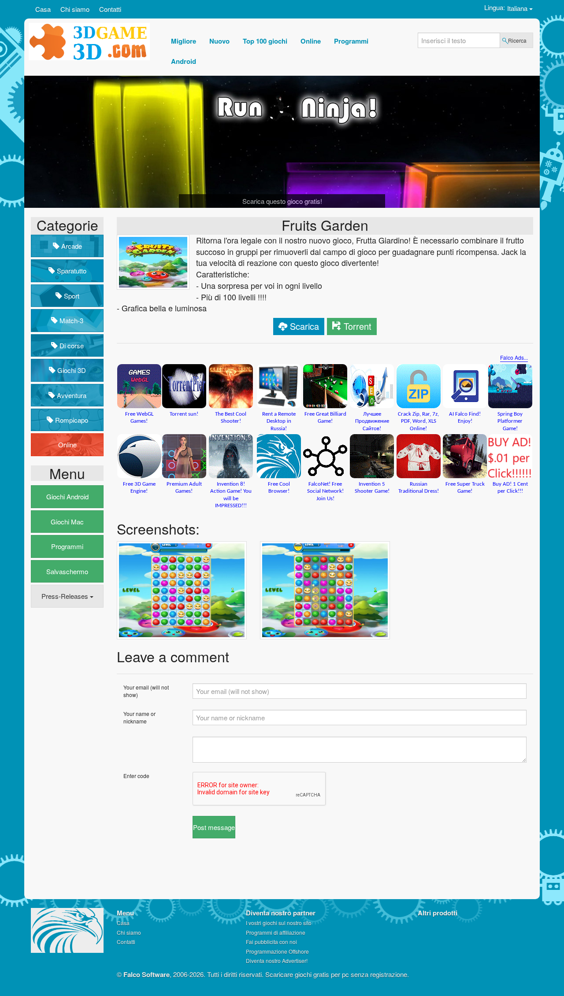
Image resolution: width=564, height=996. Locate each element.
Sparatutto (70, 270)
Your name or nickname (139, 717)
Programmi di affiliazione (275, 932)
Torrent (357, 326)
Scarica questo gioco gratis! (282, 201)
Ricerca (517, 40)
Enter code (136, 775)
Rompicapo (70, 419)
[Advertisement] (66, 749)
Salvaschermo (67, 571)
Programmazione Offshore (277, 951)
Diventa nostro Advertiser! (277, 960)
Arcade (70, 246)
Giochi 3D (71, 370)
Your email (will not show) (146, 690)
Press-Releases (65, 596)
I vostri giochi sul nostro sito (279, 922)
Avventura (70, 395)
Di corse (71, 345)
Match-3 (70, 320)
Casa (43, 9)
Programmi (67, 546)
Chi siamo (74, 9)
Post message (214, 827)
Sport (70, 295)
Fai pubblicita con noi (271, 941)
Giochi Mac (67, 521)
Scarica (304, 326)
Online (67, 444)
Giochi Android (67, 496)
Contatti (110, 9)
